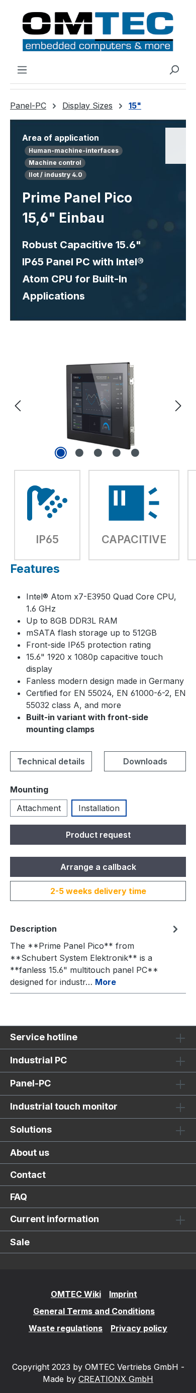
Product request (98, 835)
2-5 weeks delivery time (98, 891)
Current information (54, 1219)
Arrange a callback (98, 867)
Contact (28, 1174)
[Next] (178, 405)
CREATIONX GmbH (115, 1379)
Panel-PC (30, 1083)
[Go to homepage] (98, 31)
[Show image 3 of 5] (98, 453)
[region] (98, 405)
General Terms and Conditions (94, 1311)
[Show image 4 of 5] (117, 453)
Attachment (39, 808)
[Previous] (17, 405)
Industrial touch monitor (64, 1106)
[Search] (174, 69)
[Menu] (22, 69)
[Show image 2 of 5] (79, 453)
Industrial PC (38, 1060)
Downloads (145, 761)
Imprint (123, 1294)
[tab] (95, 954)
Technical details (51, 761)
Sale (20, 1242)
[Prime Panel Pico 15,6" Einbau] (98, 405)
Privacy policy (139, 1328)
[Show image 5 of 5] (135, 453)
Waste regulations (66, 1328)
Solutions (31, 1129)
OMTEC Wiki (76, 1294)
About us (29, 1152)
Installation (99, 808)
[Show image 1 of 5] (61, 453)
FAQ (18, 1196)
